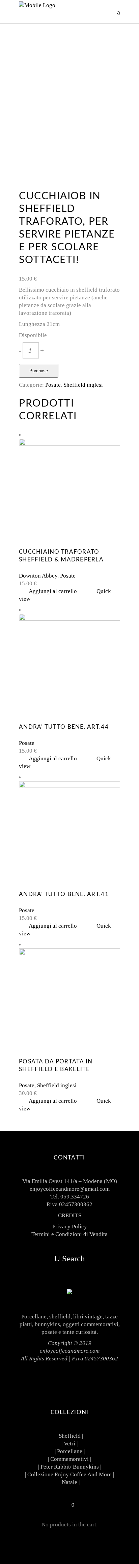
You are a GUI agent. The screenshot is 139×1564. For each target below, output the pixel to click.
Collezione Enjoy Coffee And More (69, 1474)
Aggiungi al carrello (53, 591)
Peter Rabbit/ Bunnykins (69, 1467)
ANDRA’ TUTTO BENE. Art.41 (64, 894)
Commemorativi (69, 1459)
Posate (53, 385)
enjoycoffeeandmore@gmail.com (70, 1189)
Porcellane (69, 1451)
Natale (69, 1482)
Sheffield (70, 1436)
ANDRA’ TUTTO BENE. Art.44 (64, 727)
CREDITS (69, 1215)
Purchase (38, 370)
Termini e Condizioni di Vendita (69, 1234)
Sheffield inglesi (83, 385)
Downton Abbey (38, 576)
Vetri (69, 1443)
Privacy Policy (69, 1226)
